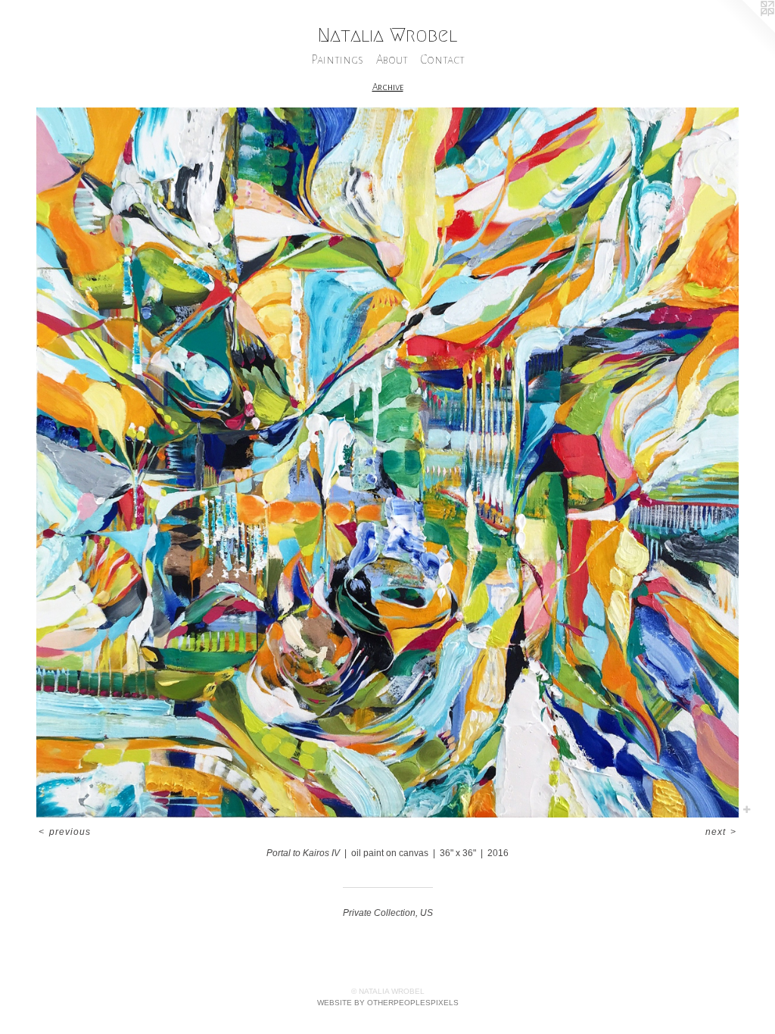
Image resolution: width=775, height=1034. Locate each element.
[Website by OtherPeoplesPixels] (744, 30)
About (392, 59)
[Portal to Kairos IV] (387, 462)
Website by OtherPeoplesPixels (388, 1002)
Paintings (337, 59)
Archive (387, 87)
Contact (443, 59)
